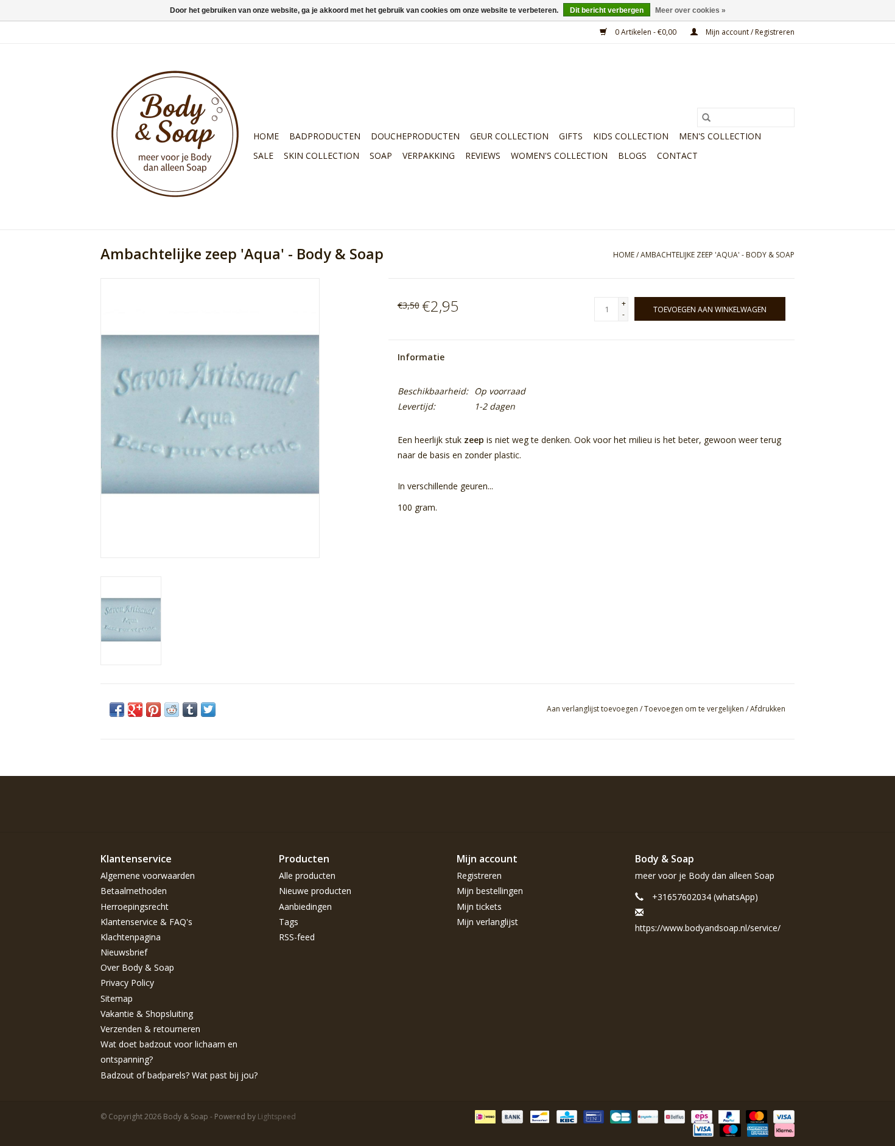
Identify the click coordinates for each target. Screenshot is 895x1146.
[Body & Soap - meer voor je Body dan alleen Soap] (175, 136)
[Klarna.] (782, 1129)
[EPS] (700, 1116)
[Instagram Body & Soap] (785, 804)
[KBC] (565, 1116)
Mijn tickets (479, 906)
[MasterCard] (755, 1116)
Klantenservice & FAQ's (146, 922)
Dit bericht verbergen (607, 10)
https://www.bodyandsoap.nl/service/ (708, 928)
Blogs (632, 155)
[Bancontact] (538, 1116)
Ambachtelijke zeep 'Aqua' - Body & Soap (718, 255)
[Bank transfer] (511, 1116)
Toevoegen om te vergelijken (695, 709)
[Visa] (782, 1116)
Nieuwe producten (315, 890)
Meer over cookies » (690, 10)
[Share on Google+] (135, 709)
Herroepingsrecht (134, 906)
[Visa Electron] (702, 1129)
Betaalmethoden (133, 890)
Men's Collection (720, 136)
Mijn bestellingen (490, 890)
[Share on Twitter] (208, 709)
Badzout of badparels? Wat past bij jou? (179, 1075)
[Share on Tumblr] (190, 709)
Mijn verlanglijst (487, 922)
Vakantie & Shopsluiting (146, 1013)
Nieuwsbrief (123, 952)
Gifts (571, 136)
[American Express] (756, 1129)
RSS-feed (297, 937)
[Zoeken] (706, 117)
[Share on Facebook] (117, 709)
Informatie (421, 357)
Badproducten (324, 136)
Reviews (482, 155)
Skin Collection (321, 155)
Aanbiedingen (305, 906)
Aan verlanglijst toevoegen (593, 709)
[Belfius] (673, 1116)
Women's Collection (559, 155)
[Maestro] (729, 1129)
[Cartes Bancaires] (619, 1116)
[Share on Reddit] (171, 709)
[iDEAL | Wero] (484, 1116)
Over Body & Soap (137, 967)
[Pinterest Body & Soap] (741, 804)
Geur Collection (509, 136)
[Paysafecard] (646, 1116)
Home (266, 136)
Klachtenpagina (130, 937)
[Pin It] (153, 709)
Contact (677, 155)
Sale (263, 155)
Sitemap (116, 998)
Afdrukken (767, 709)
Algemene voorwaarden (147, 875)
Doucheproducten (415, 136)
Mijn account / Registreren (749, 32)
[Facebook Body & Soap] (697, 804)
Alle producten (307, 875)
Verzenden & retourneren (150, 1029)
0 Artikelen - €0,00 (645, 32)
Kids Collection (631, 136)
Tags (288, 922)
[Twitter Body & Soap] (719, 804)
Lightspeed (277, 1116)
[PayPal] (728, 1116)
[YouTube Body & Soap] (763, 804)
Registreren (479, 875)
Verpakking (428, 155)
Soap (381, 155)
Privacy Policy (127, 982)
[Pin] (592, 1116)
